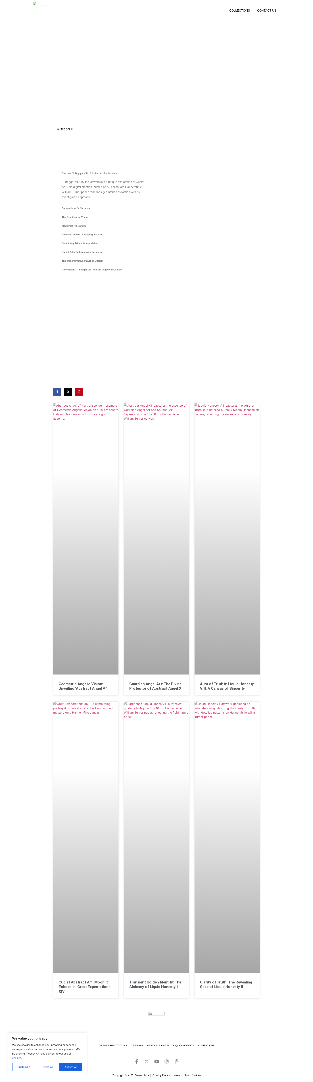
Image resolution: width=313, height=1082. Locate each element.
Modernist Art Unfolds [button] (74, 226)
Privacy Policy (161, 1075)
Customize (23, 1066)
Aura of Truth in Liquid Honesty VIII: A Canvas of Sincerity (227, 686)
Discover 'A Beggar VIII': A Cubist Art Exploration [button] (89, 173)
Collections (239, 10)
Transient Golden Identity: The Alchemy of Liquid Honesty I (155, 984)
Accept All (71, 1066)
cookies (16, 1057)
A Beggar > (65, 129)
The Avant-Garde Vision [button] (75, 217)
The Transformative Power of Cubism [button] (82, 260)
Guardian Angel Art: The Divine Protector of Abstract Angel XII (156, 686)
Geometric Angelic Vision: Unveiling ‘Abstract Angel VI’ (83, 686)
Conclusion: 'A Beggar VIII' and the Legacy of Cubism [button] (92, 269)
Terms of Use (180, 1075)
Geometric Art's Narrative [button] (76, 208)
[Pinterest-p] (176, 1061)
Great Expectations (113, 1045)
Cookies (196, 1075)
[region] (47, 1053)
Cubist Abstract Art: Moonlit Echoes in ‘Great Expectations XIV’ (84, 986)
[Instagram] (166, 1061)
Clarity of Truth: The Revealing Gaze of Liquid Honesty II (226, 984)
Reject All (47, 1066)
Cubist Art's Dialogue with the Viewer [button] (82, 252)
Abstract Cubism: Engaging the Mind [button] (82, 234)
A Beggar (137, 1045)
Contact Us (266, 10)
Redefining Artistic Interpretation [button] (80, 243)
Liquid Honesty (184, 1045)
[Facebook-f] (136, 1061)
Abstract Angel (158, 1045)
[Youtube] (156, 1061)
